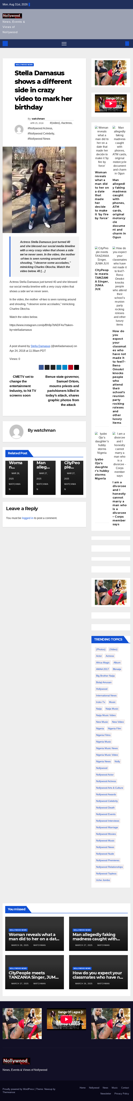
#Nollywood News (39, 138)
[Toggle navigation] (64, 44)
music (112, 702)
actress (110, 656)
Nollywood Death (105, 807)
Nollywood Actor (105, 774)
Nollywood (94, 1087)
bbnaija (117, 669)
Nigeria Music (103, 741)
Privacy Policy (121, 1093)
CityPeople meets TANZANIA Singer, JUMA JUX (33, 977)
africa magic (103, 662)
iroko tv (100, 702)
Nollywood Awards (106, 794)
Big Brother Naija (105, 675)
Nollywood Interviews (107, 820)
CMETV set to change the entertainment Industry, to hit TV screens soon (23, 386)
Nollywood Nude (105, 853)
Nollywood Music (105, 840)
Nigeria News (103, 761)
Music (115, 1087)
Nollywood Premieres (107, 860)
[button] (121, 43)
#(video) (55, 122)
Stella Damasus (40, 346)
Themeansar (9, 1092)
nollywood (101, 768)
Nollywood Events (106, 814)
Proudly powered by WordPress (19, 1089)
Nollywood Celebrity (107, 801)
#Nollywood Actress (40, 128)
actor (99, 656)
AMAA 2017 (102, 669)
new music (102, 721)
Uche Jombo (103, 880)
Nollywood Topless (106, 873)
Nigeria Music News (107, 748)
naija (99, 708)
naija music (112, 708)
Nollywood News (24, 65)
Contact (125, 1087)
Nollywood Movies (106, 834)
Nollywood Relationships (109, 867)
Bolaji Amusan (104, 682)
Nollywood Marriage (107, 827)
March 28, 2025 (20, 945)
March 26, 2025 (84, 983)
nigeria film (114, 728)
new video (118, 721)
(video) (113, 649)
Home (83, 1087)
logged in (27, 518)
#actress (66, 122)
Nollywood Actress (106, 781)
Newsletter (105, 1093)
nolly (117, 761)
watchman (38, 118)
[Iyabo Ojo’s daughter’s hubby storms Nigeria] (102, 443)
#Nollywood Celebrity (41, 133)
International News (106, 695)
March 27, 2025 (84, 945)
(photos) (100, 649)
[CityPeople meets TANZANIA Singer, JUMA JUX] (102, 255)
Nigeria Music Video (107, 754)
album (117, 662)
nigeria (100, 728)
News (105, 1087)
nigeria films (103, 735)
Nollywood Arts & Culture (109, 787)
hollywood (101, 688)
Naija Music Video (106, 715)
